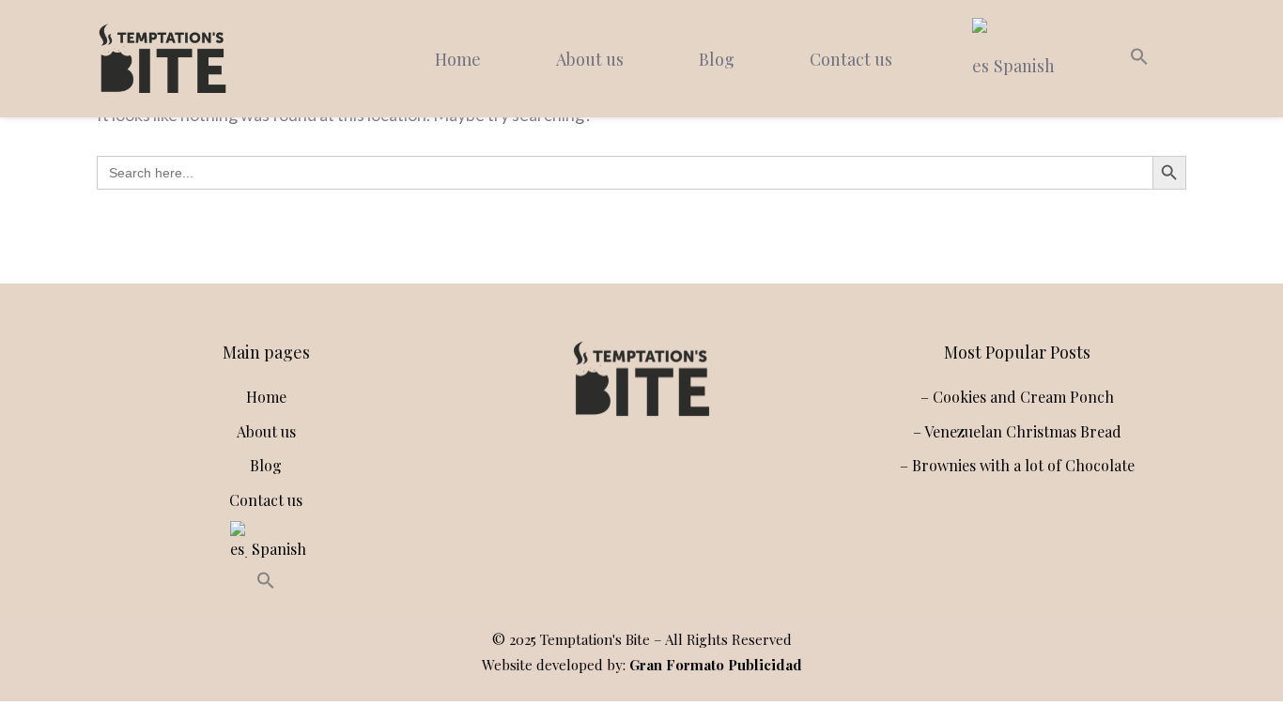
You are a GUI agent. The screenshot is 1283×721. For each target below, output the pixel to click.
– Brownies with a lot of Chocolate (1017, 465)
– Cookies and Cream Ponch (1017, 397)
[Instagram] (596, 478)
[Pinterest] (679, 478)
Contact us (851, 59)
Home (458, 59)
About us (590, 59)
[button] (1139, 59)
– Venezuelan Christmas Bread (1017, 431)
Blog (716, 59)
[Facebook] (637, 478)
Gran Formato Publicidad (715, 664)
